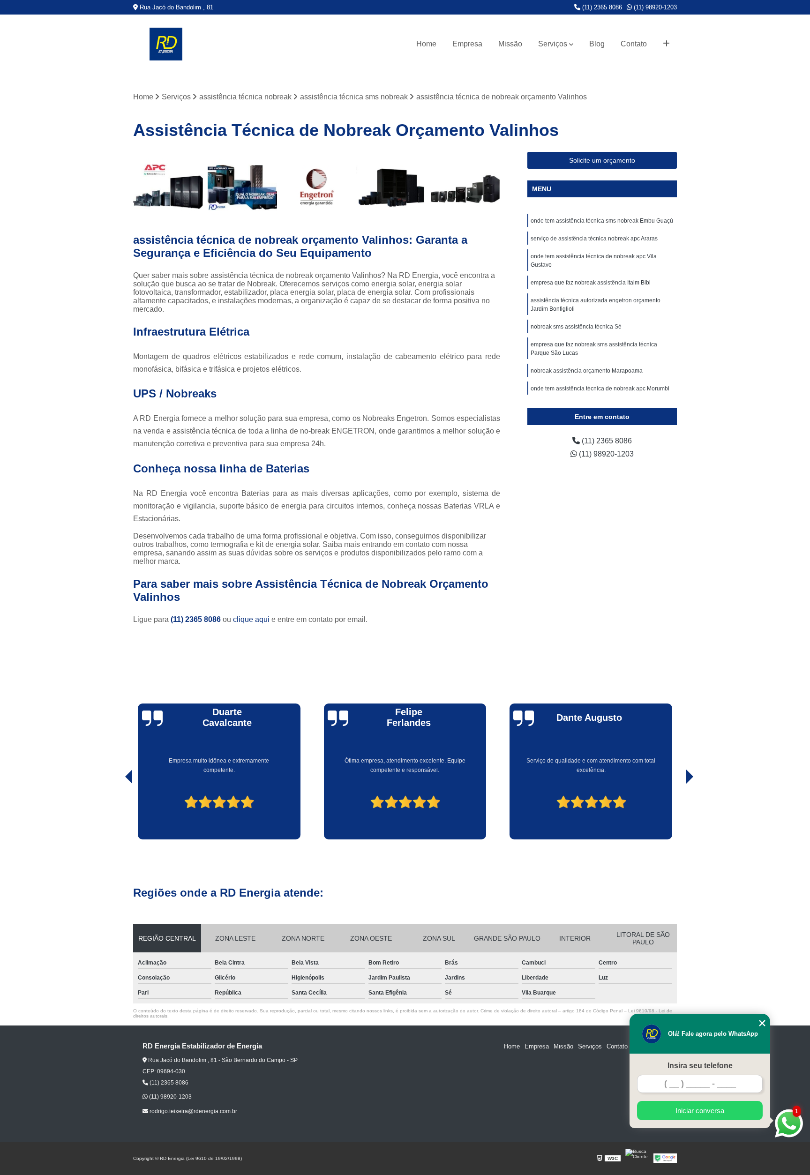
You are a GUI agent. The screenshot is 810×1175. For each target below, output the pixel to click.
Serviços (552, 44)
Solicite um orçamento (602, 160)
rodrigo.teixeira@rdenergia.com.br (192, 1111)
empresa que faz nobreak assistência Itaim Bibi (591, 282)
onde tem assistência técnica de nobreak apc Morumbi (600, 388)
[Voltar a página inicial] (166, 44)
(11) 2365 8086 (601, 7)
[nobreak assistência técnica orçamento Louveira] (317, 187)
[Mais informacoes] (666, 44)
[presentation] (115, 813)
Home (426, 44)
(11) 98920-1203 (654, 7)
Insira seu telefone (700, 1066)
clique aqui (251, 619)
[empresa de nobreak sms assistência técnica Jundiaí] (465, 187)
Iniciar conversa (699, 1111)
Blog (597, 44)
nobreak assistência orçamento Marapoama (587, 370)
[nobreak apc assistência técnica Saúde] (168, 187)
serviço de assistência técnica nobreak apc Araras (594, 238)
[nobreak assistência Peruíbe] (243, 187)
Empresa (467, 44)
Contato (634, 44)
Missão (510, 44)
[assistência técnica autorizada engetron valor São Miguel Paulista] (391, 187)
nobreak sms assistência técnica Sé (576, 326)
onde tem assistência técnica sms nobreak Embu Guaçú (602, 220)
